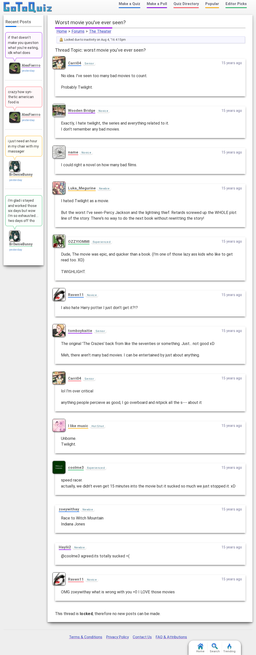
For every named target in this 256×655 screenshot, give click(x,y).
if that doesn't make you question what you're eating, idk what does (23, 45)
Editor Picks (236, 4)
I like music (78, 426)
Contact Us (142, 637)
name (73, 152)
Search (215, 651)
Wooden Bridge (81, 110)
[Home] (28, 7)
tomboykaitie (80, 330)
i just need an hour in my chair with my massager (23, 146)
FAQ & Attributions (171, 637)
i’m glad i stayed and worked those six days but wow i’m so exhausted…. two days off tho (23, 210)
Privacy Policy (117, 637)
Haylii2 (65, 547)
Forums (78, 31)
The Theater (100, 31)
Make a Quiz (129, 4)
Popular (212, 4)
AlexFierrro (31, 65)
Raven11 (76, 295)
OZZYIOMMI (79, 241)
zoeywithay (69, 509)
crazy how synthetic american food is (21, 97)
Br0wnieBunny (20, 174)
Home (61, 31)
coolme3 (76, 467)
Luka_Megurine (82, 188)
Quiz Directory (186, 4)
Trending (229, 651)
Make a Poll (157, 4)
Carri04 (74, 63)
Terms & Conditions (85, 637)
